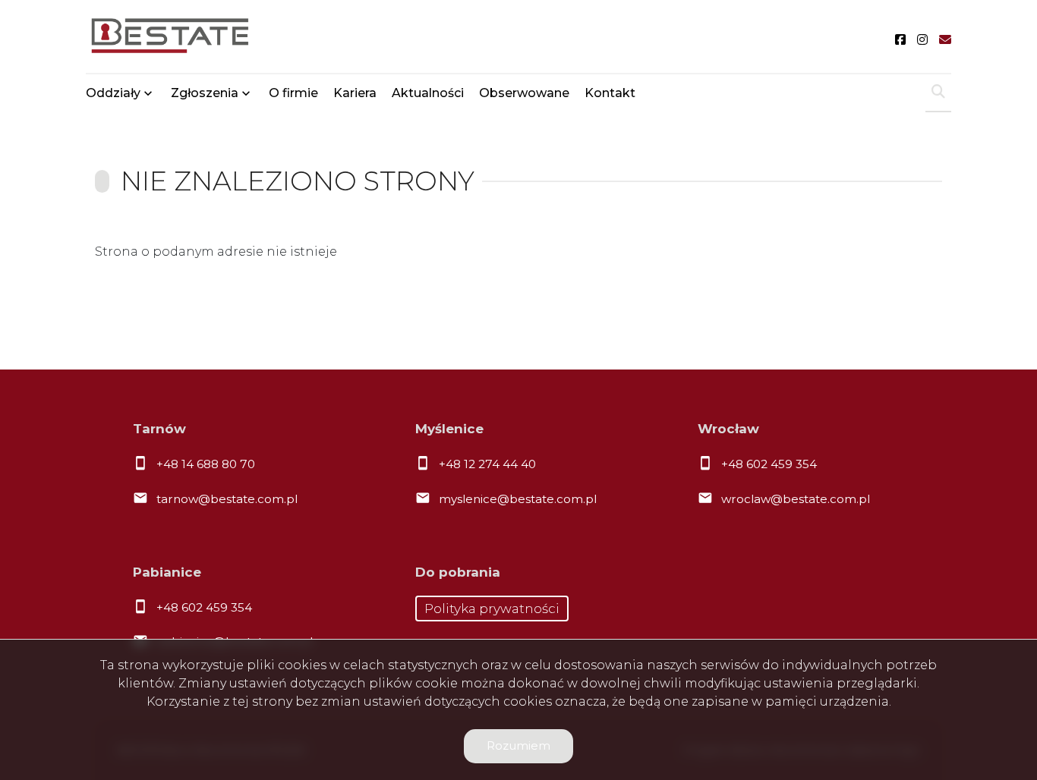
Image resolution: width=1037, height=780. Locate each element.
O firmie (293, 93)
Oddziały (113, 93)
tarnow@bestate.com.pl (227, 499)
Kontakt (610, 93)
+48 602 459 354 (769, 464)
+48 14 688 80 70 (205, 464)
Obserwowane (524, 93)
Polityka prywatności (491, 608)
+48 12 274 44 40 (487, 464)
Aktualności (428, 93)
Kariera (355, 93)
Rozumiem (518, 745)
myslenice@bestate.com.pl (518, 499)
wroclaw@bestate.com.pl (795, 499)
